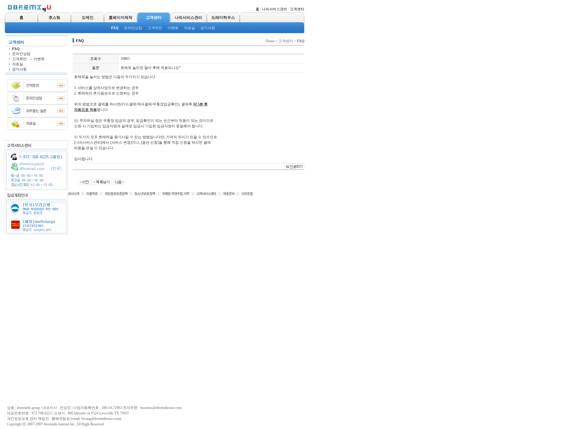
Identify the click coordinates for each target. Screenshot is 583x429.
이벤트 (173, 28)
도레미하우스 (223, 17)
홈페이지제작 (120, 17)
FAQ (114, 28)
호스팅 (54, 17)
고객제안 (155, 28)
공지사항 (207, 28)
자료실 (189, 28)
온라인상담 (133, 28)
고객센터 (297, 9)
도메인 (88, 17)
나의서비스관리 (274, 9)
